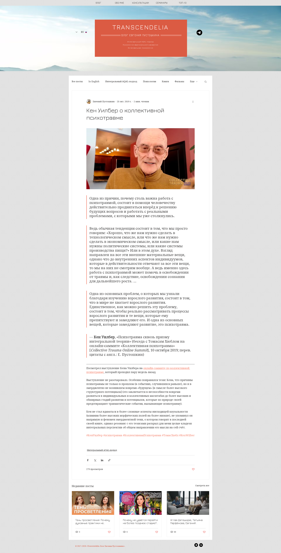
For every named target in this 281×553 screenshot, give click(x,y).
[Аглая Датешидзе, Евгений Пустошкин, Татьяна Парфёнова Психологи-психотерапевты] (188, 503)
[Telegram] (199, 32)
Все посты (77, 81)
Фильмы (179, 81)
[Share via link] (109, 460)
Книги (165, 81)
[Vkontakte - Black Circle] (201, 545)
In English (94, 81)
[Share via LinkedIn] (102, 460)
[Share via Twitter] (95, 460)
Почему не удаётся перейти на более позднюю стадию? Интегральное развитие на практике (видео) (140, 521)
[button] (205, 81)
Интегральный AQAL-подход (121, 81)
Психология (149, 81)
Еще (192, 81)
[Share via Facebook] (87, 460)
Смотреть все (202, 485)
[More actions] (193, 101)
